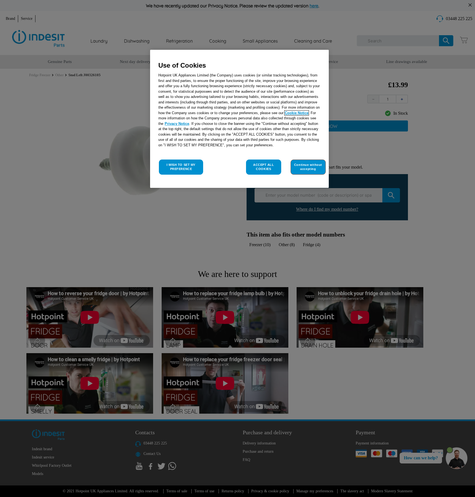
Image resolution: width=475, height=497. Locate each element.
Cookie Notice (296, 113)
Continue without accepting (308, 167)
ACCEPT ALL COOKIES (263, 167)
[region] (239, 119)
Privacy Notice (177, 124)
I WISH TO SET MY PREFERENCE (181, 167)
